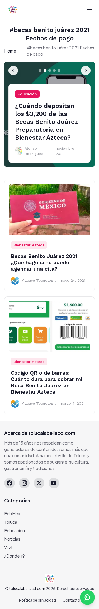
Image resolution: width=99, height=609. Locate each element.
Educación (27, 94)
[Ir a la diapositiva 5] (59, 70)
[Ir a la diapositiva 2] (45, 70)
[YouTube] (54, 483)
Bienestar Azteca (28, 245)
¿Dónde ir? (14, 556)
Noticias (12, 539)
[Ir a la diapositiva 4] (54, 70)
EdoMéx (12, 513)
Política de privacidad (37, 600)
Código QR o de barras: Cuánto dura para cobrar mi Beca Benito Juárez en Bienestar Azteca (46, 382)
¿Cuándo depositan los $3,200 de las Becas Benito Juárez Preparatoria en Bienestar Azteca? (46, 121)
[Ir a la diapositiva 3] (49, 70)
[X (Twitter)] (39, 483)
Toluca (10, 522)
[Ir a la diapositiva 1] (40, 70)
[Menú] (89, 9)
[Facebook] (9, 483)
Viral (8, 547)
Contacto (71, 600)
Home (10, 51)
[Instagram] (24, 483)
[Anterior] (13, 70)
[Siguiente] (86, 70)
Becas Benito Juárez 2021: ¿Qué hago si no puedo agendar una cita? (45, 262)
